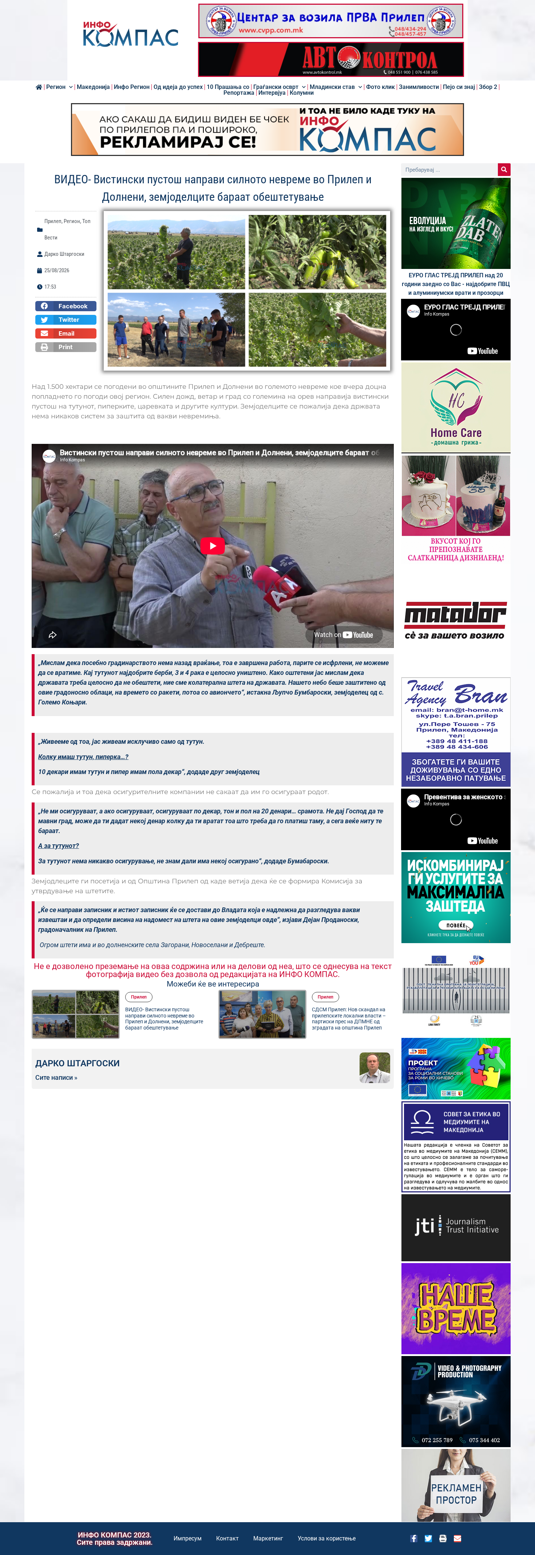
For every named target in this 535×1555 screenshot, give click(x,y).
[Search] (504, 169)
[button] (65, 306)
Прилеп (53, 221)
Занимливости (419, 87)
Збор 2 (488, 87)
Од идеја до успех (178, 87)
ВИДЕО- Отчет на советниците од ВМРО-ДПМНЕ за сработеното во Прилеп (351, 1018)
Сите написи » (56, 1077)
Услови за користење (327, 1538)
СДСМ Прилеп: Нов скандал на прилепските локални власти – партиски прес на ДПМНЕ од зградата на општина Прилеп (162, 1019)
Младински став (332, 87)
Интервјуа (272, 93)
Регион (56, 87)
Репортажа (238, 93)
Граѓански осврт (275, 87)
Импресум (188, 1538)
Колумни (302, 93)
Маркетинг (268, 1538)
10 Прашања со (228, 87)
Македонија (93, 87)
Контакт (227, 1538)
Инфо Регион (132, 87)
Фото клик (380, 87)
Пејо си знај (459, 87)
